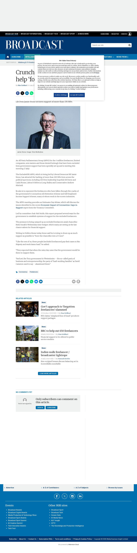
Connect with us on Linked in (80, 496)
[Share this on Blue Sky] (36, 281)
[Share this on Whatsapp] (32, 93)
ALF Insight (55, 520)
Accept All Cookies (77, 95)
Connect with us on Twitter (64, 496)
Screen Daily (56, 515)
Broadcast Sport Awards (17, 518)
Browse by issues (115, 488)
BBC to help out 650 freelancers (59, 330)
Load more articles (48, 373)
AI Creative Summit (15, 523)
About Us (22, 539)
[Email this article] (41, 281)
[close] (80, 277)
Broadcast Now (11, 34)
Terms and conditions (63, 539)
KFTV (53, 523)
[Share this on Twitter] (22, 93)
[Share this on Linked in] (27, 93)
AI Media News (83, 34)
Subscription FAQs (45, 539)
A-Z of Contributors (51, 488)
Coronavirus (23, 272)
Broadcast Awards (15, 510)
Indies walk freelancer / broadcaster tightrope (55, 354)
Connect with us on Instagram (72, 496)
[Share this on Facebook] (18, 93)
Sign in (124, 34)
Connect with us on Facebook (57, 496)
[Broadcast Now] (34, 49)
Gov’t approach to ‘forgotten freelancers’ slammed (58, 308)
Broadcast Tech (51, 34)
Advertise (10, 488)
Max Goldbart (22, 85)
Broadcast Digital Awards (17, 513)
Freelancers (34, 272)
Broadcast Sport (68, 34)
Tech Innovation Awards (17, 526)
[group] (122, 57)
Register (115, 34)
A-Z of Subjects (82, 488)
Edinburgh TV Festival (26, 62)
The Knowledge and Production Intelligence (67, 526)
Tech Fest (12, 528)
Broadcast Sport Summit (17, 520)
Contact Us (32, 539)
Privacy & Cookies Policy (82, 539)
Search (129, 45)
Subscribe (105, 34)
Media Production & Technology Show (22, 515)
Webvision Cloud (73, 544)
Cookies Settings (61, 95)
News (44, 302)
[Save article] (78, 281)
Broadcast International (31, 34)
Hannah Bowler (64, 359)
